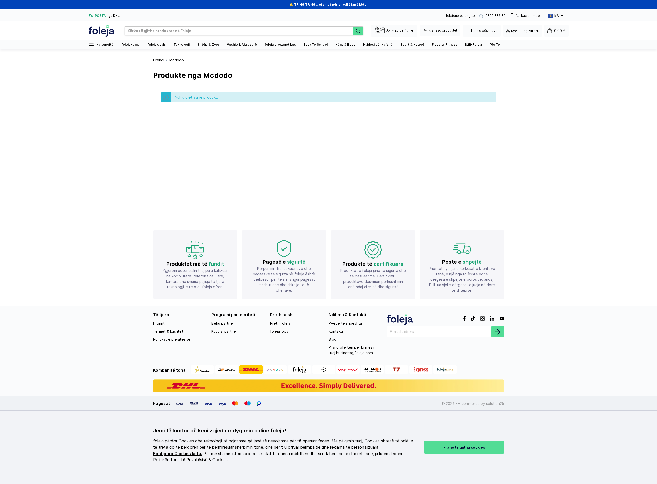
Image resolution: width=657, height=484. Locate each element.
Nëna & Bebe (345, 44)
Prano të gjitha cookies (464, 447)
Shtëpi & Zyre (208, 44)
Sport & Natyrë (412, 44)
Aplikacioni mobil (528, 16)
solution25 (495, 403)
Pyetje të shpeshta (345, 323)
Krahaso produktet (443, 30)
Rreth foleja (280, 323)
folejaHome (130, 44)
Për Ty (495, 44)
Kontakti (336, 331)
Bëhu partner (222, 323)
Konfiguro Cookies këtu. (177, 453)
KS (556, 16)
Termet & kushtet (168, 331)
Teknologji (181, 44)
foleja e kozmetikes (280, 44)
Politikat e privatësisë (172, 339)
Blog (332, 339)
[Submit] (497, 331)
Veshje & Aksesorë (242, 44)
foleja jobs (279, 331)
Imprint (159, 323)
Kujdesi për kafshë (378, 44)
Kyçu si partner (224, 331)
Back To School (316, 44)
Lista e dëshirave (484, 31)
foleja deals (156, 44)
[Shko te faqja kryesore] (101, 31)
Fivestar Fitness (444, 44)
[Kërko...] (358, 31)
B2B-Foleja (473, 44)
